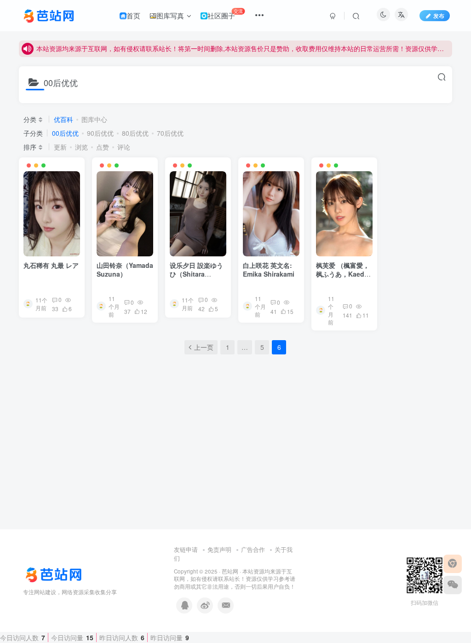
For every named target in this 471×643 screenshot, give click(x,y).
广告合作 (253, 549)
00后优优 (65, 133)
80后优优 (135, 133)
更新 (60, 146)
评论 (123, 146)
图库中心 (94, 119)
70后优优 (170, 133)
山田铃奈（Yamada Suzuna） (125, 270)
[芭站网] (60, 573)
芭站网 (230, 571)
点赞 (102, 146)
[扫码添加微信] (452, 585)
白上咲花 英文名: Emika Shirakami (268, 270)
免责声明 (219, 549)
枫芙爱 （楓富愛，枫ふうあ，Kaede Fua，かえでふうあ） (342, 279)
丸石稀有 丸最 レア (51, 265)
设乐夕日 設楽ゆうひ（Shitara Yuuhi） (196, 274)
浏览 (81, 146)
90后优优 (100, 133)
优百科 (63, 119)
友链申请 (186, 549)
